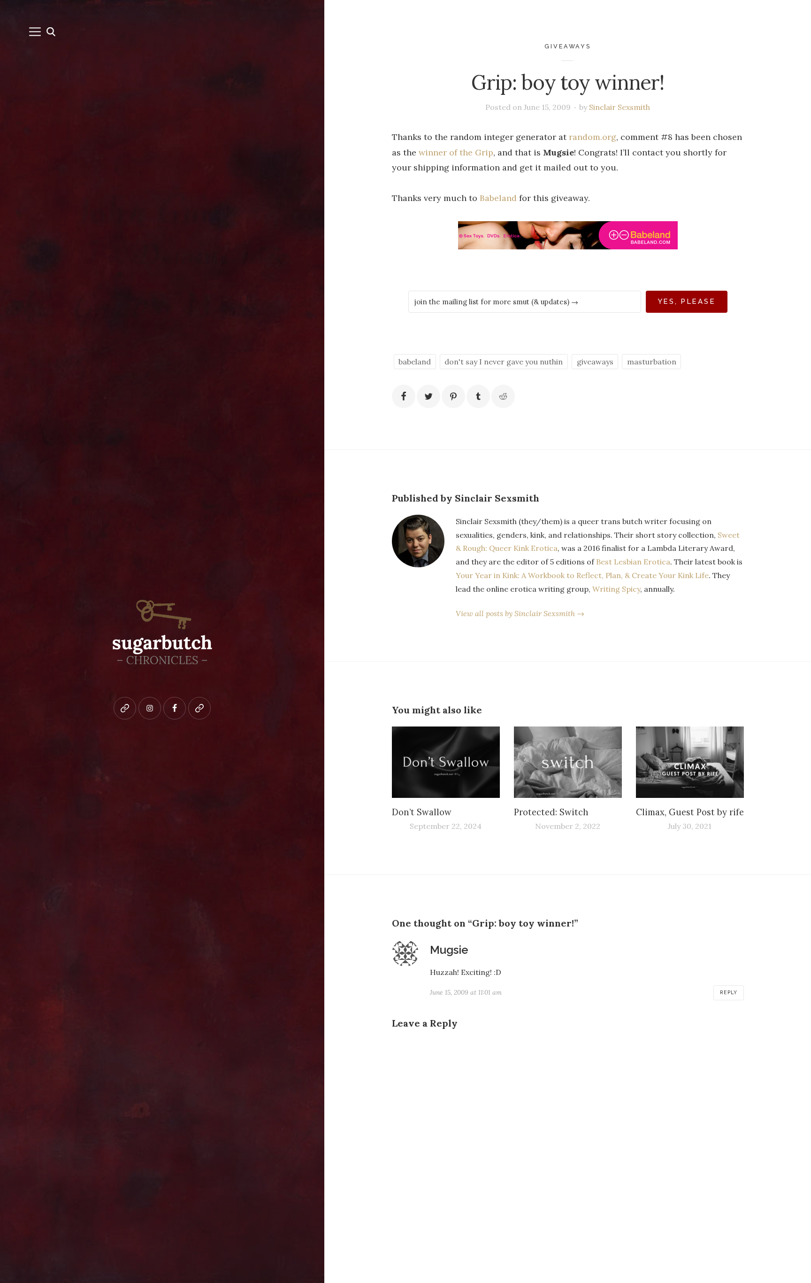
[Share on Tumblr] (478, 396)
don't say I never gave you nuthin (503, 361)
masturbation (651, 361)
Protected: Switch (551, 812)
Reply (728, 992)
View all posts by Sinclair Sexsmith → (520, 613)
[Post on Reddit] (503, 396)
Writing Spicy (616, 589)
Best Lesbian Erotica (633, 561)
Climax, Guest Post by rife (690, 812)
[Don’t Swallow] (446, 762)
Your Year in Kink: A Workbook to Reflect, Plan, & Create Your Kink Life (582, 575)
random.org (592, 136)
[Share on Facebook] (403, 396)
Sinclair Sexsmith (619, 107)
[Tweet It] (428, 396)
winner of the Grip (456, 152)
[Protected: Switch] (568, 762)
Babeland (498, 198)
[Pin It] (453, 396)
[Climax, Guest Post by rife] (690, 762)
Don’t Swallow (421, 812)
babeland (414, 361)
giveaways (567, 46)
